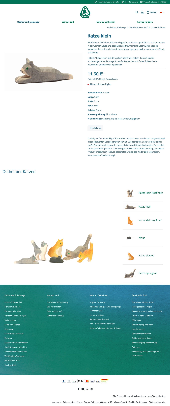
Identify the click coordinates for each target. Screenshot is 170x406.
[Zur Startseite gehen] (85, 12)
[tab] (95, 128)
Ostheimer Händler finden (143, 302)
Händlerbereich (138, 329)
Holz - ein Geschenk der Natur (102, 324)
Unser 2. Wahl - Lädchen (142, 316)
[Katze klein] (43, 72)
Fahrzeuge (8, 329)
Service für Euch (139, 295)
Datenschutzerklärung (72, 402)
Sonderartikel (10, 365)
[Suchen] (136, 12)
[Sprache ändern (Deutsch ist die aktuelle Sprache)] (162, 12)
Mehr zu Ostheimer (98, 295)
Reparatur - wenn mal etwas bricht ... (148, 311)
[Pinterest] (87, 389)
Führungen (136, 320)
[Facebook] (79, 389)
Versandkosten (158, 396)
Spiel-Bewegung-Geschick (15, 347)
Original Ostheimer (97, 302)
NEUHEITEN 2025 (12, 360)
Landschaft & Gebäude (14, 333)
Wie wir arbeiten (54, 307)
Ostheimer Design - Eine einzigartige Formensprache (105, 309)
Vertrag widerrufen (157, 402)
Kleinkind (8, 338)
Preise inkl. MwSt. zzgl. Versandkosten (102, 79)
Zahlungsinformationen (142, 338)
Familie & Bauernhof (13, 302)
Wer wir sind (53, 295)
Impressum (56, 402)
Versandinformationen (141, 333)
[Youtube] (83, 389)
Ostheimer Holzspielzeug (57, 302)
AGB (110, 402)
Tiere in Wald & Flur (12, 307)
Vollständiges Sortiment (14, 356)
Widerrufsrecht (120, 402)
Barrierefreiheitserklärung (95, 402)
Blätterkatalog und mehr (142, 325)
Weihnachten (10, 320)
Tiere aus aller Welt (12, 311)
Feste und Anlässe (12, 325)
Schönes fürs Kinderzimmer (16, 342)
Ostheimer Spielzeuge (14, 295)
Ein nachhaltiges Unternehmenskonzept (99, 317)
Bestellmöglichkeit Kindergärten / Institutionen (146, 353)
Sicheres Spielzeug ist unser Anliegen (105, 328)
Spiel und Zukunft (54, 311)
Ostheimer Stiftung (55, 316)
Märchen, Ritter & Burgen (15, 316)
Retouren (136, 347)
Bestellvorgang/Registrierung (144, 342)
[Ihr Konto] (142, 12)
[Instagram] (91, 389)
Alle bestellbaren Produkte (15, 351)
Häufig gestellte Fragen (142, 307)
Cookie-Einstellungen (138, 402)
